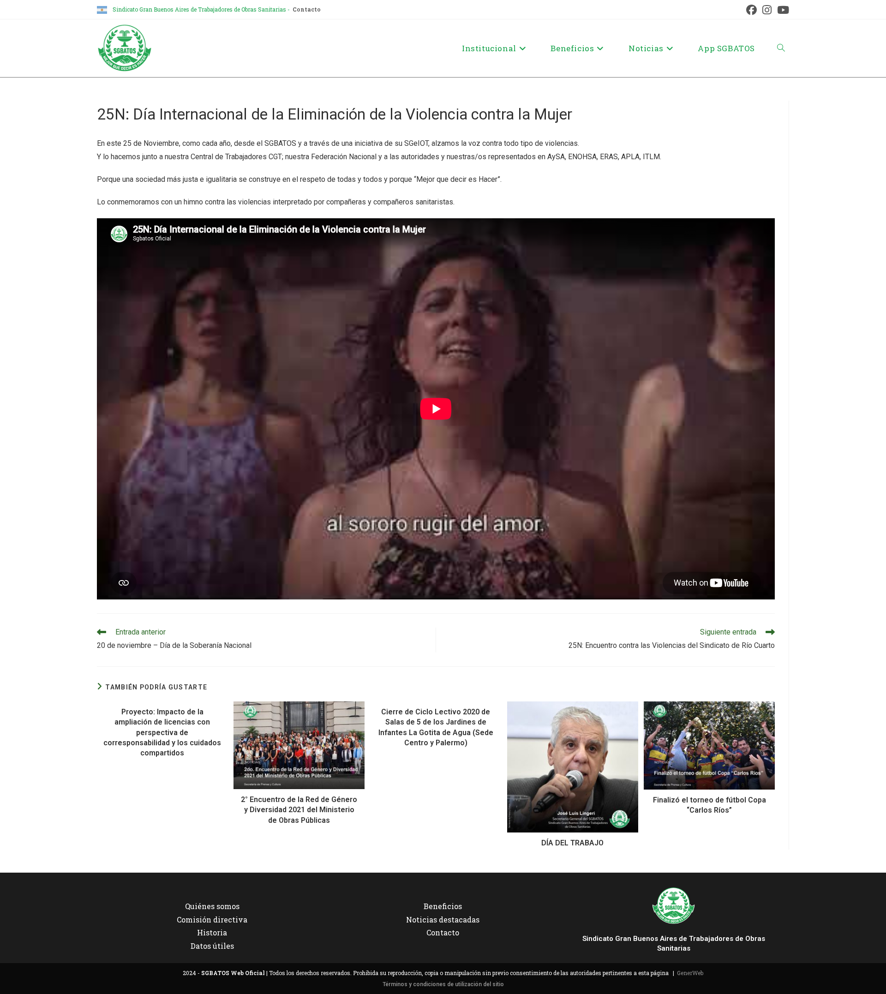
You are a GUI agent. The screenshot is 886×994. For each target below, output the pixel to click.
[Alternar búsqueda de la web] (781, 48)
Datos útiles (212, 946)
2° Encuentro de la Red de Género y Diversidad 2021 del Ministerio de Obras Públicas (299, 810)
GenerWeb (690, 972)
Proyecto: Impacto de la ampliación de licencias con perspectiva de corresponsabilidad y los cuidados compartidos (162, 732)
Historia (212, 932)
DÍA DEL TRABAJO (572, 842)
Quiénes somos (212, 906)
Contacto (307, 9)
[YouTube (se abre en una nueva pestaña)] (781, 10)
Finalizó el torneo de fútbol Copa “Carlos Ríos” (709, 805)
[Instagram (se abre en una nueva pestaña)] (767, 10)
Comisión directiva (212, 919)
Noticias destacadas (442, 919)
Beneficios (443, 906)
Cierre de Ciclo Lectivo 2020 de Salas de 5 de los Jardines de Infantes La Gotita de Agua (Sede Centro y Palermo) (435, 727)
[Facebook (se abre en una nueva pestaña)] (751, 10)
